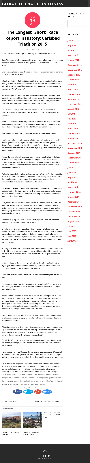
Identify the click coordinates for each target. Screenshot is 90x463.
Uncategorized (33, 430)
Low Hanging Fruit (11, 401)
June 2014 (72, 172)
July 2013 (71, 226)
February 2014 (74, 192)
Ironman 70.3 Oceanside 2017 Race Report (31, 433)
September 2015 (75, 104)
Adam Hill (22, 50)
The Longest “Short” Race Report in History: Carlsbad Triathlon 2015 (32, 38)
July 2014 (71, 167)
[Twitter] (42, 455)
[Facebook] (45, 455)
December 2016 (75, 65)
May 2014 (72, 177)
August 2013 (73, 221)
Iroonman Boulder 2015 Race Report (47, 401)
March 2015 (73, 128)
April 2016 (72, 84)
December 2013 (75, 202)
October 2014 (74, 153)
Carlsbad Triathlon (32, 50)
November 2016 (75, 70)
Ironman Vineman (48, 412)
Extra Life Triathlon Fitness (44, 458)
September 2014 (75, 157)
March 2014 (73, 187)
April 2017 (72, 50)
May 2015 (72, 118)
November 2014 (75, 148)
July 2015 (71, 114)
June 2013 (72, 231)
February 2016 (74, 94)
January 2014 (73, 197)
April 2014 (72, 182)
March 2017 (73, 55)
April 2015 (72, 123)
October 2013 (74, 211)
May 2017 (72, 45)
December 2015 (75, 99)
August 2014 (73, 162)
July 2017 (71, 40)
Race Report (41, 50)
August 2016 (73, 79)
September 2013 (75, 216)
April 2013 (72, 241)
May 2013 (72, 236)
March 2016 (73, 89)
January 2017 (73, 60)
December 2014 (75, 143)
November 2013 (75, 206)
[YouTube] (47, 455)
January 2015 (73, 138)
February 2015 (74, 133)
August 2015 (73, 109)
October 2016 (74, 75)
